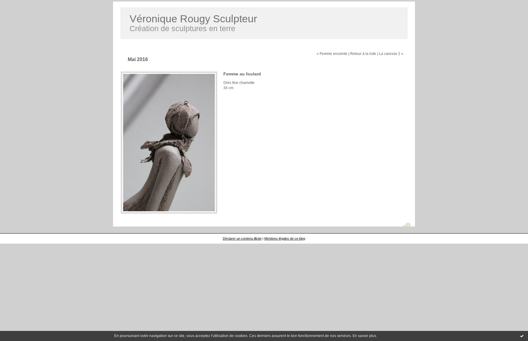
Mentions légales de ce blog (284, 238)
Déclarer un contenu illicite (242, 238)
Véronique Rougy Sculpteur (193, 18)
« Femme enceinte (332, 54)
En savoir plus (364, 336)
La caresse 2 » (391, 54)
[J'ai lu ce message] (521, 335)
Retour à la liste (363, 54)
